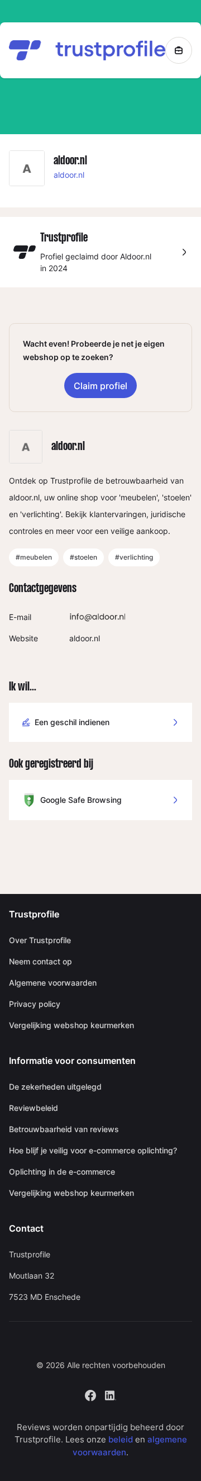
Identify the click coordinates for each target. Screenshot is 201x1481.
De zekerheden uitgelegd (55, 1086)
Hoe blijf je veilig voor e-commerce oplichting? (93, 1150)
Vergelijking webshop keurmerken (71, 1025)
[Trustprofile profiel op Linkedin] (110, 1394)
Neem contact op (40, 961)
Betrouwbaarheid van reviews (64, 1129)
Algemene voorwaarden (53, 982)
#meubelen (34, 557)
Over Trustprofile (40, 940)
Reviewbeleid (33, 1108)
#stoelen (83, 557)
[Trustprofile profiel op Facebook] (90, 1394)
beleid (120, 1439)
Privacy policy (34, 1004)
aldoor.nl (69, 174)
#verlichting (134, 557)
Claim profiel (100, 385)
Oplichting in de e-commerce (62, 1171)
